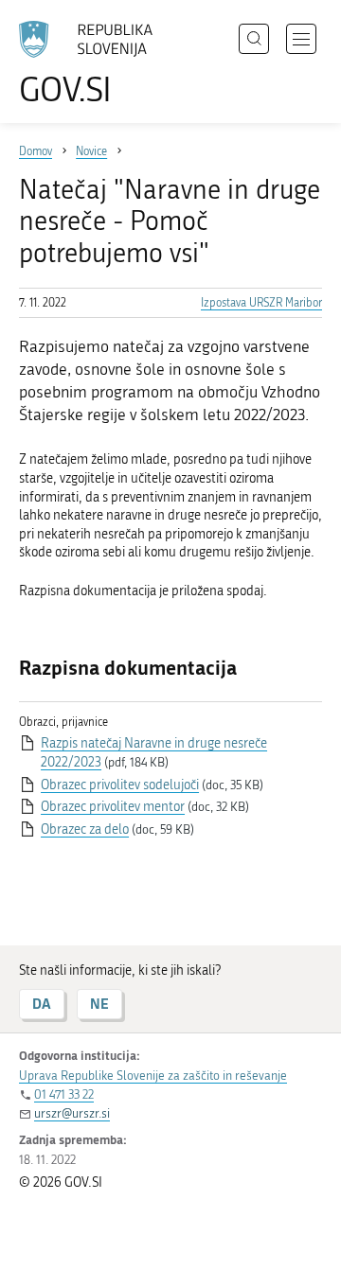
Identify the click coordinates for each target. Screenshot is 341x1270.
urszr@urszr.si (72, 1113)
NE (99, 1004)
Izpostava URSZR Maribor (261, 302)
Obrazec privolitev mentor (113, 807)
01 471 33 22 (64, 1094)
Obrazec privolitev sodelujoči (120, 785)
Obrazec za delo (85, 829)
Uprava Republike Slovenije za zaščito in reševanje (153, 1075)
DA (41, 1004)
